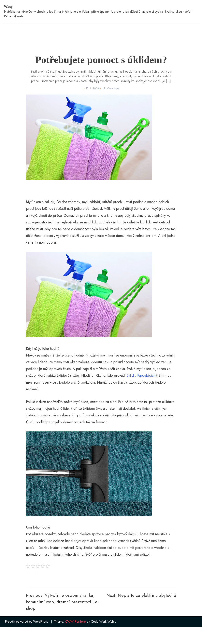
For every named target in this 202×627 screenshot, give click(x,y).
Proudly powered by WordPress (26, 621)
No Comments (111, 88)
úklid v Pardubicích (141, 375)
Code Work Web (102, 621)
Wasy (8, 6)
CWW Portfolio (75, 621)
